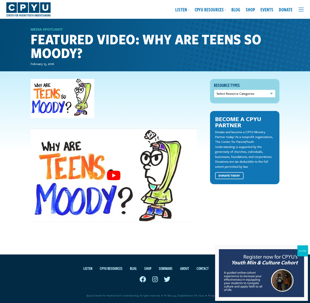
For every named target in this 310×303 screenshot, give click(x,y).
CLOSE (302, 251)
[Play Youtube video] (114, 175)
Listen (181, 9)
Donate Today (229, 175)
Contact (203, 268)
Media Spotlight (47, 29)
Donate (285, 9)
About (184, 268)
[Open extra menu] (301, 9)
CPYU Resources (209, 9)
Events (266, 9)
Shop (250, 9)
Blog (235, 9)
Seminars (166, 268)
